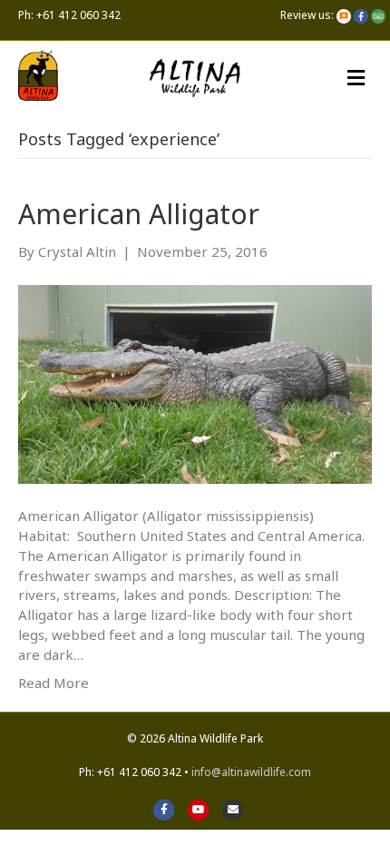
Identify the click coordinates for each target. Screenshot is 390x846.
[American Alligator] (195, 383)
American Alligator (138, 213)
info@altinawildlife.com (251, 772)
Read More (53, 683)
